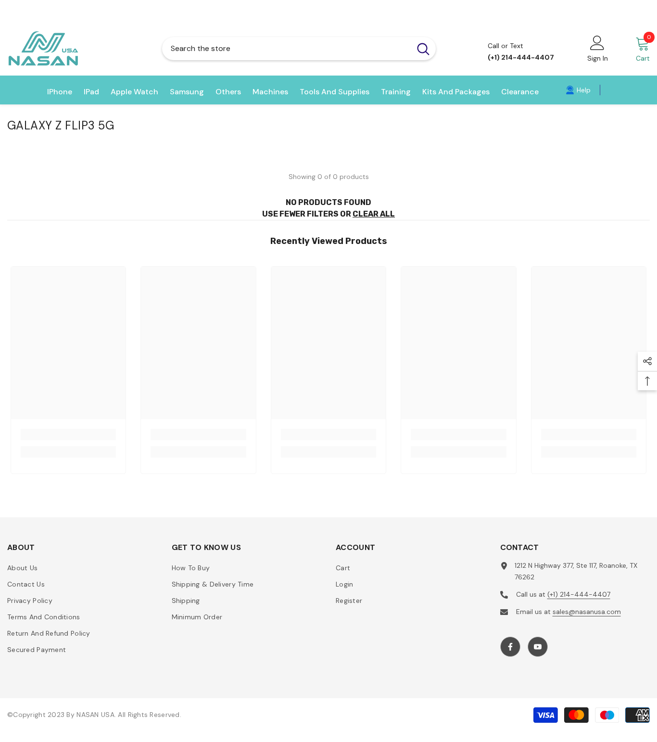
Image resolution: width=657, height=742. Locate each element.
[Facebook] (510, 647)
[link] (578, 90)
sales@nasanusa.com (587, 611)
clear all (374, 213)
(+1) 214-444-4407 (578, 594)
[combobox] (286, 48)
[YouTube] (538, 647)
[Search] (299, 48)
